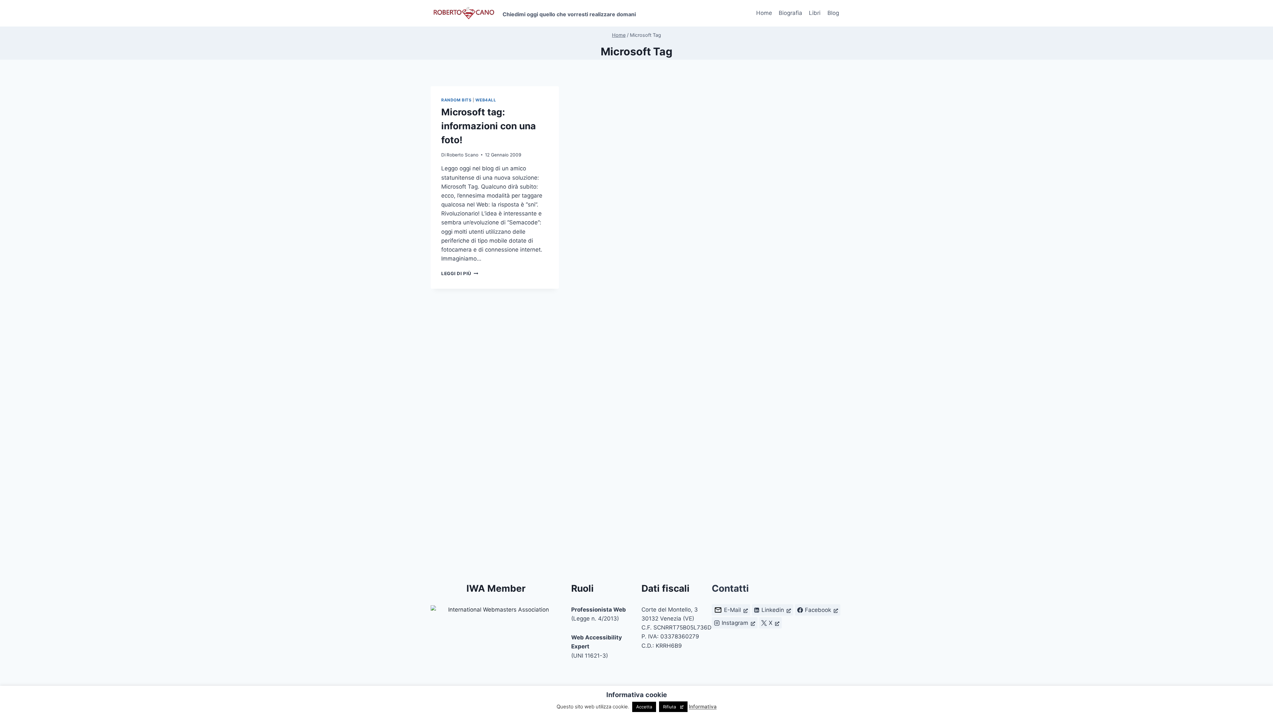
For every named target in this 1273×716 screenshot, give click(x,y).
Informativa (703, 706)
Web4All (485, 99)
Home (764, 13)
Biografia (790, 13)
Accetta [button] (644, 706)
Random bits (456, 99)
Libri (814, 13)
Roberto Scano (462, 154)
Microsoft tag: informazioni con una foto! (488, 126)
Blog (833, 13)
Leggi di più (459, 273)
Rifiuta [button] (669, 706)
